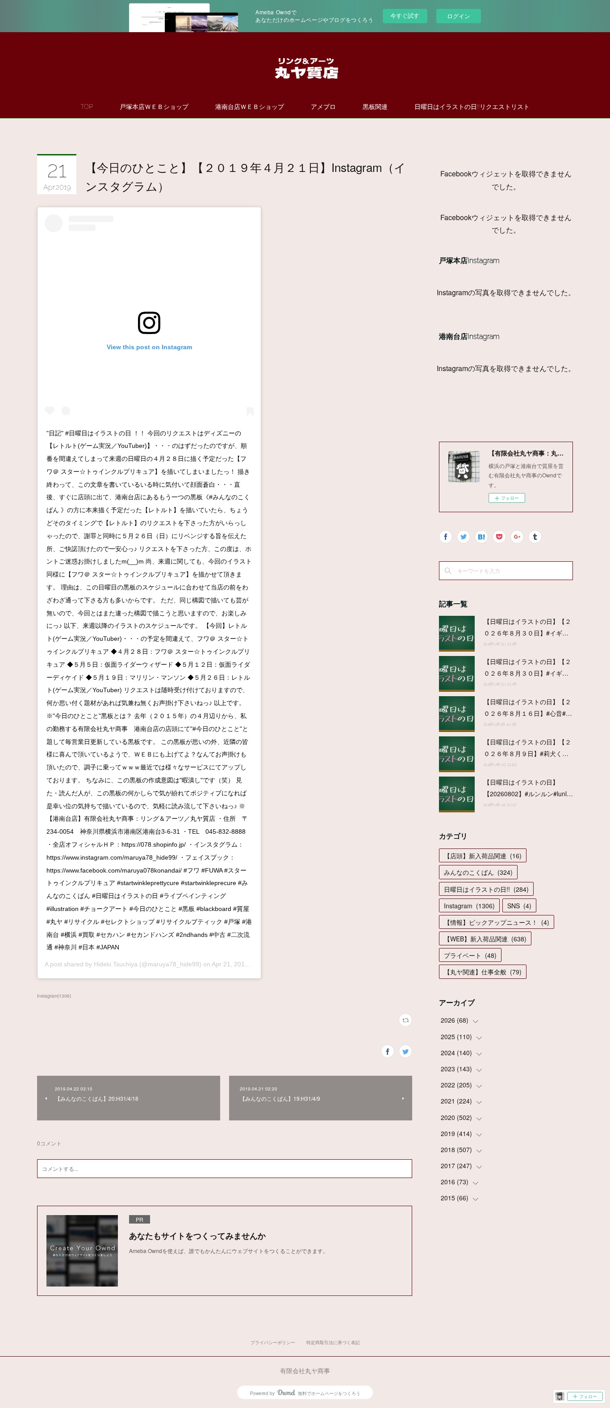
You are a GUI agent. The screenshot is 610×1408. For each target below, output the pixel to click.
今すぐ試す (404, 15)
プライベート (470, 955)
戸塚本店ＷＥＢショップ (154, 106)
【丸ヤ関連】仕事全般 (483, 971)
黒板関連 (375, 106)
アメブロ (323, 106)
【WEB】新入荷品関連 (485, 938)
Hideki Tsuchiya (116, 964)
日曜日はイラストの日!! (486, 889)
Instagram (469, 905)
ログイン (458, 16)
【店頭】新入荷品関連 (483, 855)
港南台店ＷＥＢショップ (249, 106)
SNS (519, 905)
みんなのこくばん (478, 872)
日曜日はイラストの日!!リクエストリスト (472, 106)
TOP (86, 106)
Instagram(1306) (54, 996)
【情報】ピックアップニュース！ (496, 922)
